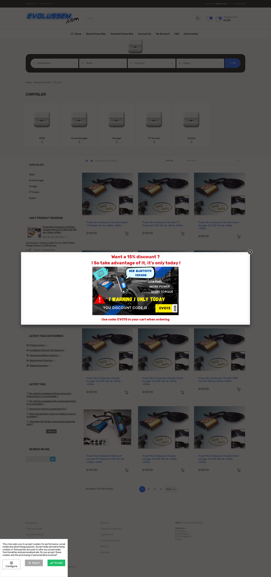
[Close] (250, 252)
